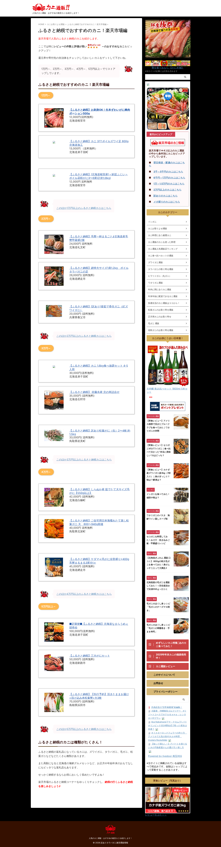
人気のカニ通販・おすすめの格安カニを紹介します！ (110, 838)
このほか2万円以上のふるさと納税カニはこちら (84, 335)
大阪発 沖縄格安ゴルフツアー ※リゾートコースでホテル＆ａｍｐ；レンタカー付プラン (167, 714)
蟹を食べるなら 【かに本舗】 (168, 67)
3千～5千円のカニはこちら (168, 171)
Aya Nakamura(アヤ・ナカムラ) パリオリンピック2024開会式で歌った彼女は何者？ (167, 725)
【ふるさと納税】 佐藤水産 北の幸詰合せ (94, 392)
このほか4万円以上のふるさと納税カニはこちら (84, 593)
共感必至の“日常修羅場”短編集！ (166, 707)
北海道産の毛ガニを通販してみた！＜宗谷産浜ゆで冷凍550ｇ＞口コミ (158, 585)
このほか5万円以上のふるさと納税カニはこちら (84, 729)
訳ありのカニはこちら (165, 195)
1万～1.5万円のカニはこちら (168, 183)
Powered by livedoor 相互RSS (165, 756)
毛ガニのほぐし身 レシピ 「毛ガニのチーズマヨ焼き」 (158, 607)
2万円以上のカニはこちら (167, 189)
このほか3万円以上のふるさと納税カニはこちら (84, 459)
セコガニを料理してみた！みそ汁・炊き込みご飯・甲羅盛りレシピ (158, 540)
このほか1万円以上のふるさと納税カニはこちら (83, 208)
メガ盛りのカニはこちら (166, 201)
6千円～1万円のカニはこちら (169, 177)
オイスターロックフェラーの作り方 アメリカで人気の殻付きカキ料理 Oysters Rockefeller (167, 736)
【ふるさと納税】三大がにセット (89, 655)
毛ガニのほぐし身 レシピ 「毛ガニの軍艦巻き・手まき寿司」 (158, 628)
